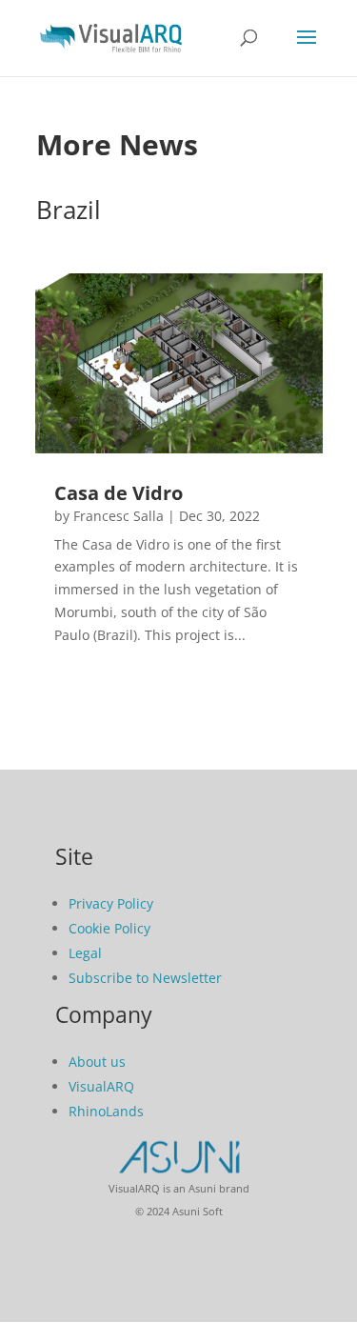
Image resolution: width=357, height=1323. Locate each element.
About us (97, 1061)
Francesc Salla (118, 516)
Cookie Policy (109, 928)
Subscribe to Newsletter (145, 978)
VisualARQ (101, 1086)
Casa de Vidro (118, 493)
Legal (85, 953)
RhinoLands (106, 1111)
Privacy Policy (111, 903)
